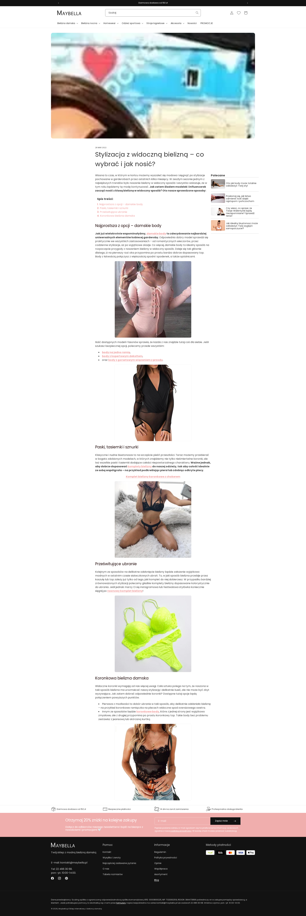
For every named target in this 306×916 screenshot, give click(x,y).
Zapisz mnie (221, 820)
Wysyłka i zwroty (112, 857)
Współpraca (161, 868)
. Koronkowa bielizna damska (116, 216)
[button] (67, 23)
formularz (121, 903)
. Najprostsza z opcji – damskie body (120, 204)
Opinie (157, 863)
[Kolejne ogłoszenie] (247, 3)
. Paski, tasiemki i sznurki (112, 208)
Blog (156, 880)
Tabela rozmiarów (113, 874)
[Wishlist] (238, 12)
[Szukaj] (197, 12)
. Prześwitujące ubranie (112, 212)
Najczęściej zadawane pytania (119, 863)
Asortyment (161, 874)
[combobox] (153, 12)
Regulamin (160, 852)
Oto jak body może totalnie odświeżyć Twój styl (241, 184)
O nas (106, 868)
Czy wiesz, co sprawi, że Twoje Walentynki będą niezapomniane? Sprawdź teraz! (240, 212)
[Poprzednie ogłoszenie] (58, 3)
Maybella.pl (63, 908)
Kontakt (107, 852)
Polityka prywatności (165, 857)
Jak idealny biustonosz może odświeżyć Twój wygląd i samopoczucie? (242, 226)
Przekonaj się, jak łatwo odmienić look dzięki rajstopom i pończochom (240, 199)
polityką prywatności (181, 831)
